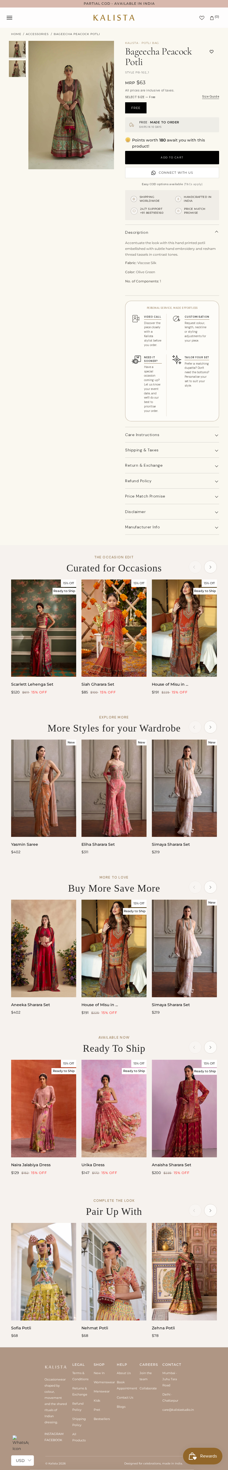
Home (16, 34)
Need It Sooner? (151, 359)
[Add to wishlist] (211, 51)
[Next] (210, 567)
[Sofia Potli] (43, 1271)
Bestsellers (102, 1419)
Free (135, 108)
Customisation (197, 317)
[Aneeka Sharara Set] (43, 948)
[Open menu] (15, 17)
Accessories (37, 34)
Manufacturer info (142, 526)
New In (99, 1373)
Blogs (121, 1407)
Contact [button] (171, 1364)
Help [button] (122, 1364)
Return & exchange (144, 465)
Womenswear (104, 1382)
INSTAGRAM (54, 1434)
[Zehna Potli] (184, 1271)
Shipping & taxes (142, 449)
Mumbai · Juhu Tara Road (169, 1379)
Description (136, 232)
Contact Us (125, 1397)
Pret (97, 1410)
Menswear (102, 1391)
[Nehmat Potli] (114, 1271)
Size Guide (210, 96)
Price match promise (145, 496)
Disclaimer (135, 511)
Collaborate (148, 1388)
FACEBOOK (53, 1440)
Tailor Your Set (197, 357)
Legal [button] (78, 1364)
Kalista (53, 1463)
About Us (124, 1373)
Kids (97, 1400)
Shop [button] (99, 1364)
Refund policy (138, 480)
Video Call (152, 317)
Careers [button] (148, 1364)
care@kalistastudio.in (178, 1410)
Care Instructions (142, 434)
